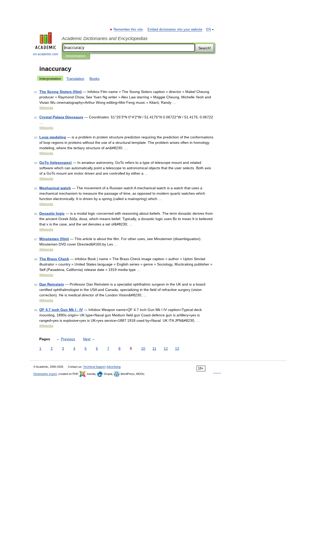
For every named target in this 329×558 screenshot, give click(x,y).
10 (143, 348)
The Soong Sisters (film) (60, 92)
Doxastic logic (52, 213)
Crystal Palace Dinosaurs (61, 117)
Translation (75, 79)
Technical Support (94, 366)
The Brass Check (54, 259)
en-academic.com (45, 54)
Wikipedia (46, 108)
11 (154, 348)
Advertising (114, 366)
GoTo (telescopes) (55, 162)
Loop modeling (52, 137)
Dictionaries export (45, 373)
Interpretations (76, 56)
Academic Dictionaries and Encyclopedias (105, 38)
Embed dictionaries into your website (175, 29)
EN (208, 29)
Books (94, 79)
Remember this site (128, 29)
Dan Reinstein (51, 284)
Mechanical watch (55, 188)
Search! (204, 48)
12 (166, 348)
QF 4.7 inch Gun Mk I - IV (61, 310)
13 (177, 348)
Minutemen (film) (54, 239)
